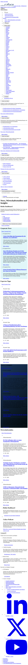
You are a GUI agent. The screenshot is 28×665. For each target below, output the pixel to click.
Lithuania (8, 59)
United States (8, 92)
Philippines (8, 69)
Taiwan (7, 86)
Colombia (8, 37)
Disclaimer (5, 658)
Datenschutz (5, 659)
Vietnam (7, 93)
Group (7, 49)
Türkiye (7, 89)
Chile (7, 35)
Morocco (7, 63)
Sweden (7, 84)
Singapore (8, 77)
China (7, 36)
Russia (7, 74)
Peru (7, 67)
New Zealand (8, 65)
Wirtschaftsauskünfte (10, 583)
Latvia (7, 58)
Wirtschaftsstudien (7, 221)
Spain (7, 83)
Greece (7, 47)
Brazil (7, 31)
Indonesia (8, 53)
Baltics (7, 29)
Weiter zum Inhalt (4, 1)
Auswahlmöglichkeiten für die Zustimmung (12, 663)
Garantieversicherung (10, 580)
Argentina (8, 26)
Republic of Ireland (10, 72)
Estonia (7, 43)
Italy (7, 56)
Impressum (5, 661)
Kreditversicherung (10, 582)
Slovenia (7, 79)
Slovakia (7, 78)
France (7, 45)
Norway (7, 66)
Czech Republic (9, 39)
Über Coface (8, 588)
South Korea (8, 81)
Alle (4, 216)
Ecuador (7, 42)
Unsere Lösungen (6, 219)
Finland (7, 44)
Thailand (7, 87)
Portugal (7, 71)
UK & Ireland (8, 90)
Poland (7, 70)
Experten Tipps (6, 218)
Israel (7, 55)
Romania (7, 73)
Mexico (7, 62)
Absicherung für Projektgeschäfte (12, 584)
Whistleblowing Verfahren (8, 662)
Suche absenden (17, 192)
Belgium (7, 30)
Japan (7, 57)
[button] (5, 12)
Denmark (8, 40)
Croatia (7, 38)
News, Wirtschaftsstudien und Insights (13, 586)
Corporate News (6, 217)
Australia (7, 28)
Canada (7, 33)
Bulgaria (7, 32)
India (7, 52)
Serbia (7, 76)
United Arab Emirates (10, 91)
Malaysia (7, 60)
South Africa (8, 80)
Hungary (7, 51)
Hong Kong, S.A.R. (10, 50)
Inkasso (7, 585)
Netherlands (8, 64)
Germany (8, 46)
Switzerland (8, 85)
